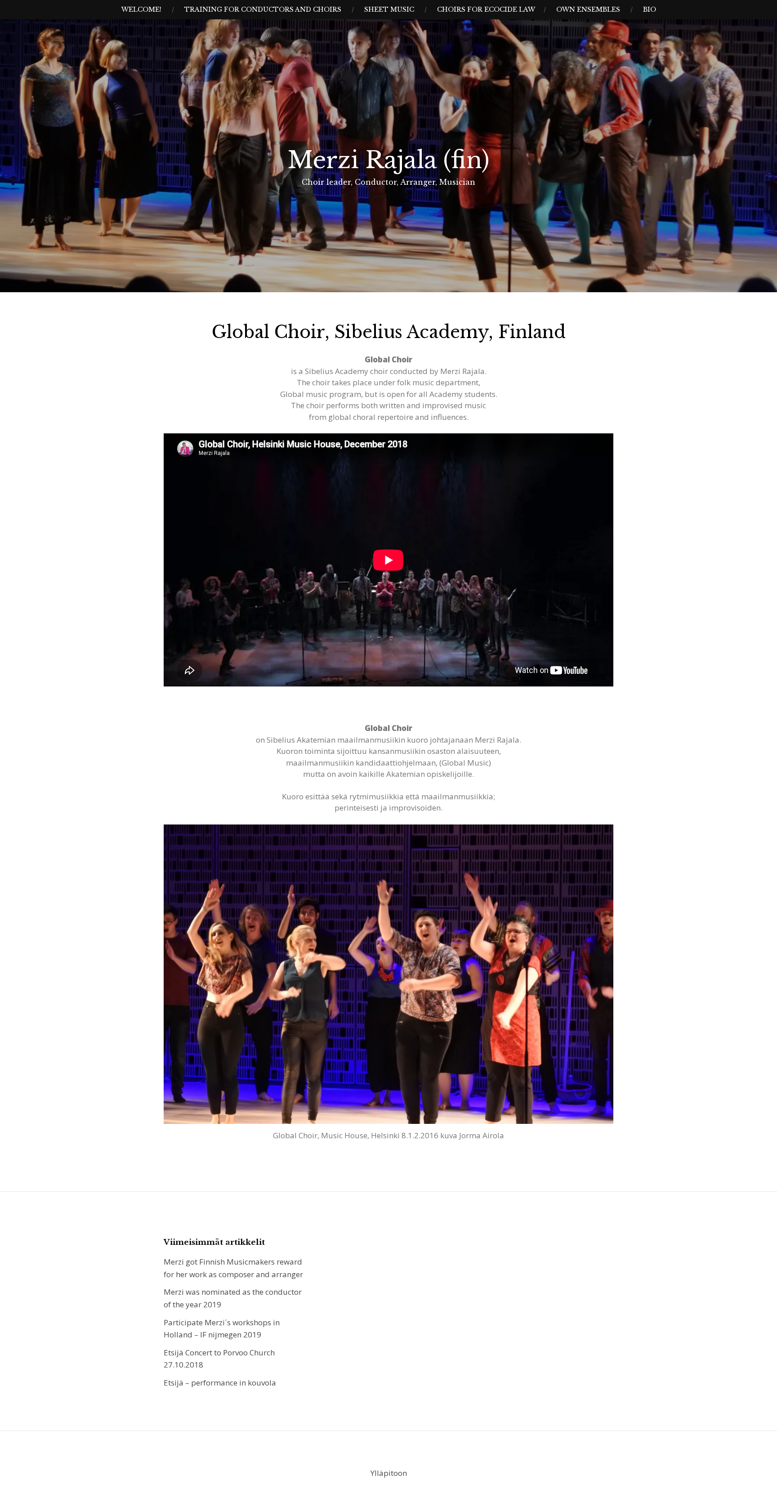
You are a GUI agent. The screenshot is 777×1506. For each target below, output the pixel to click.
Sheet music (389, 9)
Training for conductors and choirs (262, 9)
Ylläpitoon (389, 1473)
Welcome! (141, 9)
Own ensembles (588, 9)
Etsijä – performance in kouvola (220, 1382)
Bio (649, 9)
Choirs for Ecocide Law (486, 9)
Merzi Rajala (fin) (388, 160)
